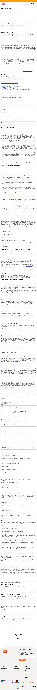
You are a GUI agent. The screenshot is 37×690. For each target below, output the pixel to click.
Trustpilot (14, 672)
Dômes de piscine (4, 668)
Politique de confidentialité (18, 633)
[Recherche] (24, 4)
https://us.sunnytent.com (12, 23)
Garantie (18, 637)
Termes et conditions (18, 631)
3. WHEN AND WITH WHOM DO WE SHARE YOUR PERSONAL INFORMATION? (13, 78)
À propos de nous (16, 668)
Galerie (26, 677)
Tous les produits (4, 672)
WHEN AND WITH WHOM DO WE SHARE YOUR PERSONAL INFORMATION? (19, 513)
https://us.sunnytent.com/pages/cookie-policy (19, 141)
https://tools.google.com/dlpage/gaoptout (25, 276)
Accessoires (3, 670)
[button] (33, 3)
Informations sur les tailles (30, 672)
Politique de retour (18, 635)
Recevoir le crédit (24, 349)
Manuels (26, 670)
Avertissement (18, 638)
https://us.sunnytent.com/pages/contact (18, 553)
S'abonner (22, 659)
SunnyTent (21, 688)
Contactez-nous (28, 675)
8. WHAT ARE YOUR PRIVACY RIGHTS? (7, 84)
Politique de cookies (18, 634)
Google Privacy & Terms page (25, 277)
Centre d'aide (27, 668)
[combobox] (27, 4)
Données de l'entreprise (17, 670)
